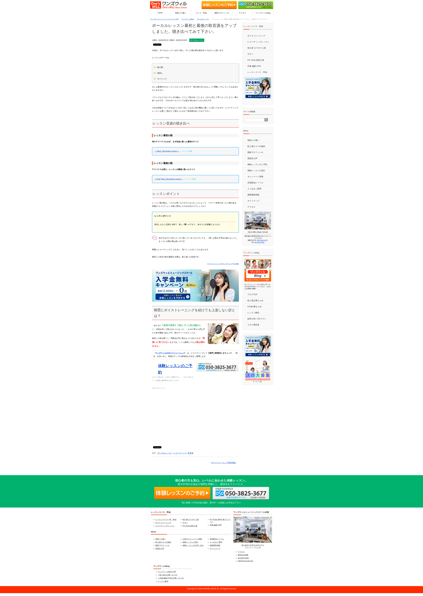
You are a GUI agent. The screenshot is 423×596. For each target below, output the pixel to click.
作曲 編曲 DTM (254, 69)
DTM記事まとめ (254, 309)
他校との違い (180, 13)
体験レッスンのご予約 (257, 167)
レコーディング (180, 456)
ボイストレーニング (256, 39)
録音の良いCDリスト (256, 321)
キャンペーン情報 (255, 179)
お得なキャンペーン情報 (192, 542)
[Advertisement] (195, 419)
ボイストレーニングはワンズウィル (219, 266)
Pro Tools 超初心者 (255, 63)
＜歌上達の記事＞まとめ (167, 578)
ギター (250, 57)
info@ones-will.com (245, 564)
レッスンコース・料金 (257, 75)
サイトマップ (253, 204)
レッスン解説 (253, 315)
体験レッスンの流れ (256, 173)
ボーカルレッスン (196, 43)
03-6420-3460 (259, 245)
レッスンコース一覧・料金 (165, 522)
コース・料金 (201, 13)
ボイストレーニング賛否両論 (223, 466)
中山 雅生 (235, 266)
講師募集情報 (253, 198)
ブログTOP (252, 297)
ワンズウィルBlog (263, 13)
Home (160, 13)
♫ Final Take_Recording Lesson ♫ (168, 182)
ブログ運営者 (253, 328)
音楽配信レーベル (255, 185)
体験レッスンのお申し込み (193, 548)
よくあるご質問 (254, 191)
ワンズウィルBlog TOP (167, 575)
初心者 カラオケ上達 (256, 51)
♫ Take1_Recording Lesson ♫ (166, 154)
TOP (166, 19)
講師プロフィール (221, 13)
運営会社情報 (243, 558)
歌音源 (190, 456)
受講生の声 (252, 161)
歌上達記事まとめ (255, 303)
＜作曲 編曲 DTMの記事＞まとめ (171, 581)
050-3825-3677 (262, 243)
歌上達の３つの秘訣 (256, 149)
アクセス (242, 13)
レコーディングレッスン (258, 45)
